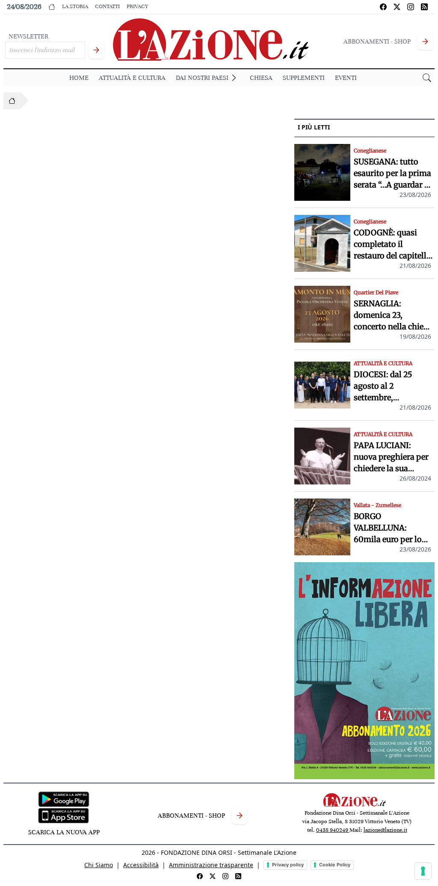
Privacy (137, 6)
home (79, 78)
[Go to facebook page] (383, 7)
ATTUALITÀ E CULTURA (132, 78)
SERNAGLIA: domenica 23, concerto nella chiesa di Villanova (393, 315)
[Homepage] (12, 100)
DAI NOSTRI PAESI (202, 78)
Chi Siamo (98, 865)
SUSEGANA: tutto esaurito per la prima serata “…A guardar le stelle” (392, 174)
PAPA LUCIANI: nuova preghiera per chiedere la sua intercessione (391, 457)
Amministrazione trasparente (211, 865)
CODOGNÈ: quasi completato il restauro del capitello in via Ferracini (392, 244)
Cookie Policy (334, 865)
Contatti (107, 6)
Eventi (346, 78)
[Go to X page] (397, 7)
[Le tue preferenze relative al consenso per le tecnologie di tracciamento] (423, 871)
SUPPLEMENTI (304, 78)
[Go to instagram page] (410, 7)
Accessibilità (141, 865)
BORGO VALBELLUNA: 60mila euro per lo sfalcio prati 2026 (388, 528)
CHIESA (261, 78)
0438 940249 (332, 830)
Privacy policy (288, 865)
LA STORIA (75, 6)
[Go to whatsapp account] (424, 7)
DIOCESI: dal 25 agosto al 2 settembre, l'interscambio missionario (383, 386)
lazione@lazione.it (385, 830)
